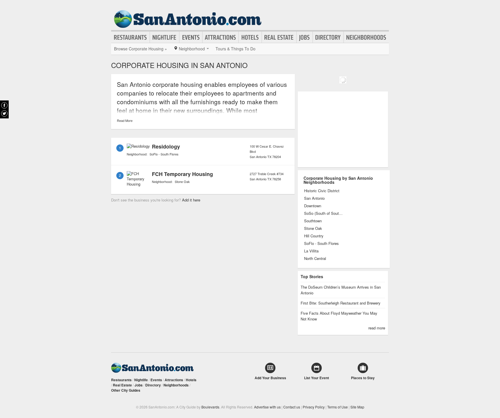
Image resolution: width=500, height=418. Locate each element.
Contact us (291, 406)
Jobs (304, 37)
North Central (315, 258)
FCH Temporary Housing (182, 174)
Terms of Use (337, 406)
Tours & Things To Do (235, 49)
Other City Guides (125, 390)
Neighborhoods (366, 37)
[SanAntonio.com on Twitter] (4, 113)
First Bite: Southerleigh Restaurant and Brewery (340, 303)
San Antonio (314, 198)
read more (376, 328)
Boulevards (210, 406)
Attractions (220, 37)
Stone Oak (182, 181)
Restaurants (130, 37)
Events (190, 37)
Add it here (191, 200)
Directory (328, 37)
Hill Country (313, 236)
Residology (166, 146)
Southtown (313, 221)
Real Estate (279, 37)
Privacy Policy (314, 406)
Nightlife (164, 37)
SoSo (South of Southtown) (323, 213)
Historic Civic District (321, 190)
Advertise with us (267, 406)
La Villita (311, 251)
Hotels (250, 37)
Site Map (357, 406)
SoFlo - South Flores (164, 154)
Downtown (312, 206)
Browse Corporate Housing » (140, 49)
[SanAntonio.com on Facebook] (4, 105)
